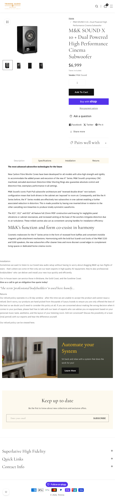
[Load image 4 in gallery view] (41, 65)
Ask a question (82, 116)
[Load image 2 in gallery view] (19, 65)
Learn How (70, 370)
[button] (89, 142)
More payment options (89, 108)
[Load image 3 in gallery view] (30, 65)
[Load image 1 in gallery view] (7, 65)
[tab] (19, 160)
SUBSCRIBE (99, 418)
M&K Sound (81, 75)
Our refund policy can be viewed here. (17, 322)
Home (71, 18)
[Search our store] (98, 6)
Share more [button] (79, 131)
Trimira (61, 495)
